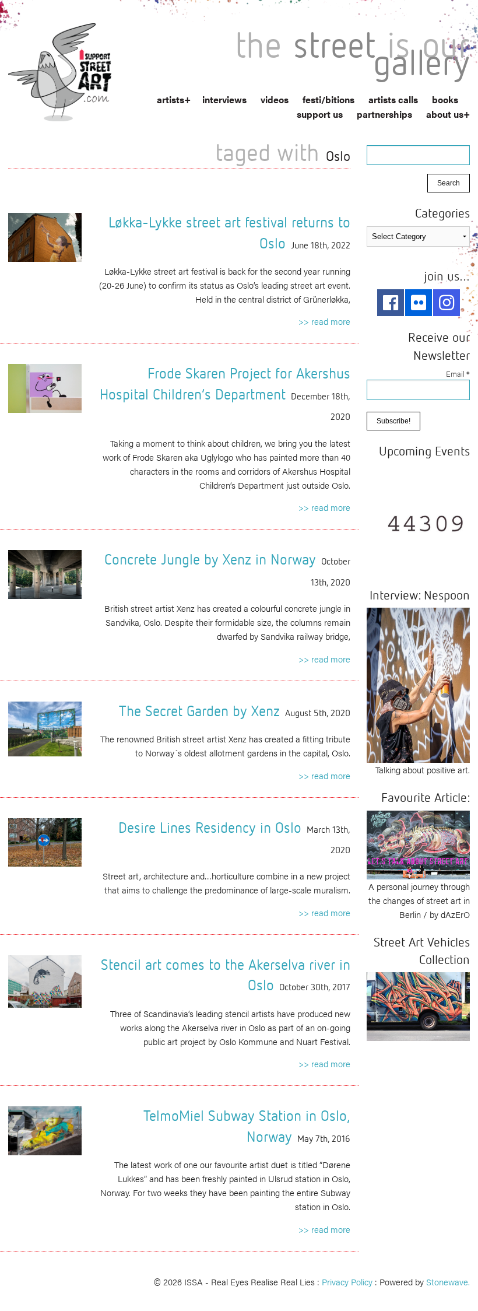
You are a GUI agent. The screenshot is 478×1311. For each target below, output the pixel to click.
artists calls (393, 99)
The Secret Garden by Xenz (199, 711)
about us (444, 114)
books (445, 99)
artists (170, 99)
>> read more (324, 321)
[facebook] (390, 302)
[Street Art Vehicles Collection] (418, 1005)
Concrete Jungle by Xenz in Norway (210, 559)
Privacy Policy (347, 1281)
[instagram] (446, 302)
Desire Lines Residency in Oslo (209, 827)
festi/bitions (328, 99)
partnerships (384, 114)
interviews (224, 99)
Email (458, 373)
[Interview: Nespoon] (418, 684)
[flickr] (418, 302)
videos (275, 99)
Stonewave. (448, 1281)
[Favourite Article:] (418, 843)
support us (320, 114)
